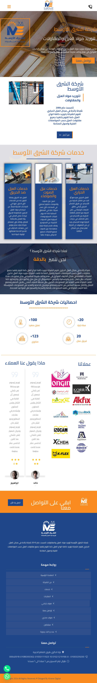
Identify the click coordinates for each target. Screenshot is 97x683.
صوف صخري (47, 617)
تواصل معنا (83, 61)
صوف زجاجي (46, 603)
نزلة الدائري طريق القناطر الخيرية (47, 652)
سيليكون (47, 625)
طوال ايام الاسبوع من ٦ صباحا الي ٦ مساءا (47, 661)
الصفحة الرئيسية (47, 575)
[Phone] (7, 668)
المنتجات (47, 596)
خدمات (47, 589)
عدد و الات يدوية (47, 632)
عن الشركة (47, 582)
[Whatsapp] (7, 676)
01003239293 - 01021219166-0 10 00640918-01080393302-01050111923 (46, 657)
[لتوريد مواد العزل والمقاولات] (48, 5)
